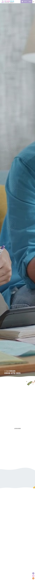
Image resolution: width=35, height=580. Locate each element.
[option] (17, 188)
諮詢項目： (7, 438)
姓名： (7, 432)
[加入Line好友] (33, 576)
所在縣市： (20, 435)
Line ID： (7, 435)
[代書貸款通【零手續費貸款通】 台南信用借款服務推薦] (7, 1)
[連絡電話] (33, 578)
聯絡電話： (20, 432)
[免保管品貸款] (17, 406)
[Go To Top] (33, 573)
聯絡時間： (20, 438)
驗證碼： (7, 440)
